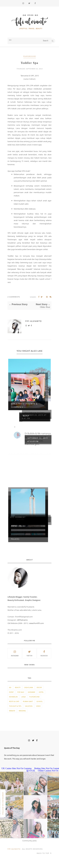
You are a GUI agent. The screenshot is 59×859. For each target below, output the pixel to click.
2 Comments (14, 297)
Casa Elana (28, 687)
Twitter (29, 656)
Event (11, 692)
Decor (39, 687)
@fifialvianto (22, 620)
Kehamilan (13, 697)
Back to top (43, 853)
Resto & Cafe (14, 701)
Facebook (44, 656)
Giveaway (31, 692)
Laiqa (23, 697)
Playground (29, 56)
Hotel (41, 692)
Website (12, 711)
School (39, 701)
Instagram (15, 656)
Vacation (28, 706)
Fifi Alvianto (33, 321)
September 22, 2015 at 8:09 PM (37, 440)
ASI (10, 687)
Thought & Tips (15, 706)
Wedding (22, 711)
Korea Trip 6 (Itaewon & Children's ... (24, 405)
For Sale (20, 692)
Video (38, 706)
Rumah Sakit (28, 701)
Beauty (17, 687)
